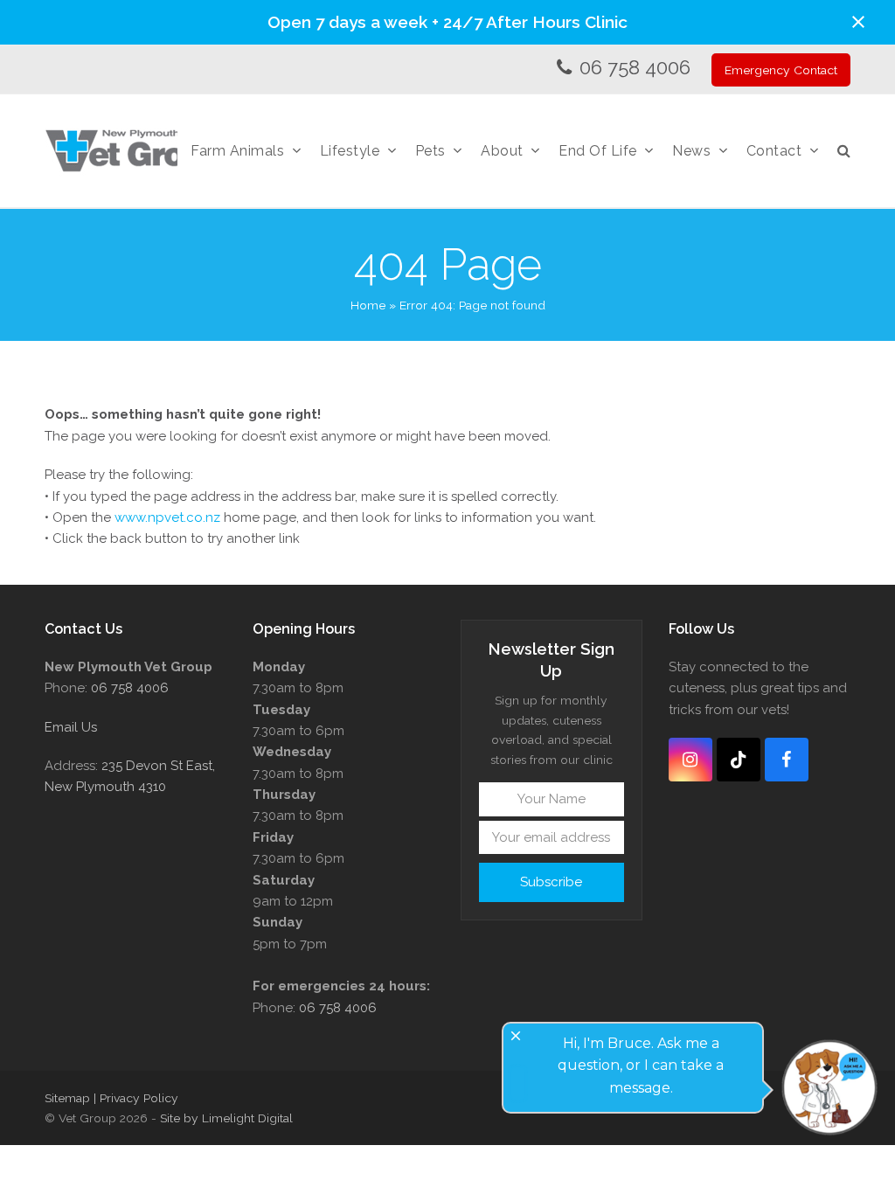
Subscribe (551, 882)
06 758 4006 (634, 67)
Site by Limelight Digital (226, 1118)
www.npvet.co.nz (167, 517)
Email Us (71, 727)
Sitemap (67, 1098)
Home (367, 305)
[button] (858, 21)
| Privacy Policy (136, 1098)
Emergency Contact (781, 70)
